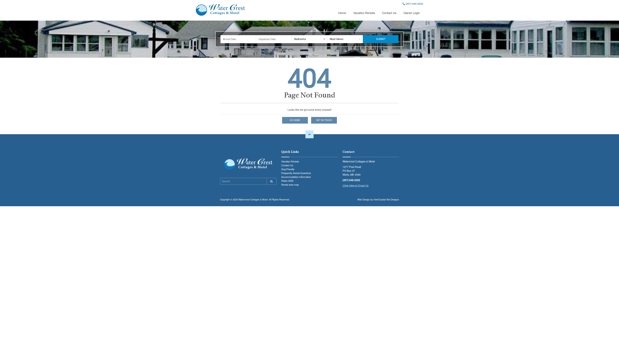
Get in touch (324, 120)
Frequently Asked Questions (296, 173)
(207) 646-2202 (414, 3)
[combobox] (309, 39)
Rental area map (290, 184)
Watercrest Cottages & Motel (220, 10)
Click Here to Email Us (355, 185)
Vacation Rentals (364, 13)
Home (342, 13)
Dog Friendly (288, 169)
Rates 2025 (287, 180)
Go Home (295, 120)
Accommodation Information (296, 177)
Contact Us (389, 13)
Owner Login (411, 13)
